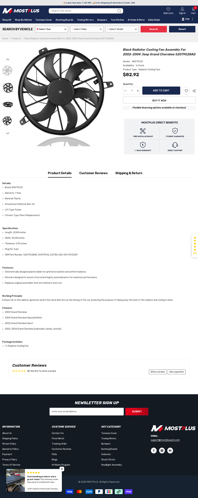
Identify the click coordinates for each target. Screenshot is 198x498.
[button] (7, 59)
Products (16, 38)
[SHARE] (193, 91)
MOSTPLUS (137, 61)
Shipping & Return (128, 173)
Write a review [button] (158, 372)
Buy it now (159, 100)
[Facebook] (154, 450)
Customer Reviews (93, 173)
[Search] (86, 10)
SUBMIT (137, 411)
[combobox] (82, 10)
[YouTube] (170, 450)
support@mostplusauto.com (165, 440)
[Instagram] (162, 450)
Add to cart (161, 90)
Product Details (60, 173)
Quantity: (128, 84)
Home (5, 38)
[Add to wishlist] (186, 91)
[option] (66, 96)
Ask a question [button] (176, 372)
